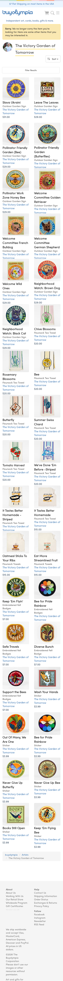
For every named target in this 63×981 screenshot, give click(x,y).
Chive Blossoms (45, 329)
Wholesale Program (16, 902)
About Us (11, 892)
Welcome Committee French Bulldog (15, 242)
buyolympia (11, 854)
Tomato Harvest (14, 465)
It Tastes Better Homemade (44, 512)
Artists (25, 854)
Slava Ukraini (11, 102)
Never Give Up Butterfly (13, 784)
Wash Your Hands (46, 692)
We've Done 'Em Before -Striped (45, 467)
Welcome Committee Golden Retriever (47, 197)
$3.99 (37, 706)
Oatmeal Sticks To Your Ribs (15, 558)
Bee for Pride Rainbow (43, 603)
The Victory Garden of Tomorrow (16, 111)
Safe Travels (11, 646)
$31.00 (6, 117)
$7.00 (6, 619)
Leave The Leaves (46, 102)
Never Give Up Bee (47, 782)
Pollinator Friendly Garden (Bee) (15, 149)
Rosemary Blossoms (9, 376)
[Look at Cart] (47, 15)
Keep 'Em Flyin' (13, 601)
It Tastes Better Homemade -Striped (13, 514)
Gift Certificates (14, 906)
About (9, 889)
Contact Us (40, 892)
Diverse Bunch (44, 646)
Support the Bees (14, 692)
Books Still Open (14, 828)
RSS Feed (39, 924)
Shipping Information (45, 896)
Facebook (39, 914)
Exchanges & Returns (45, 902)
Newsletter (40, 921)
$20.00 (38, 343)
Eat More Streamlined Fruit (46, 558)
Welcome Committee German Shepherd (47, 242)
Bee (36, 374)
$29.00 (38, 117)
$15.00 (37, 529)
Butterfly (8, 419)
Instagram (39, 917)
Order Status (41, 899)
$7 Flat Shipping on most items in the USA (31, 3)
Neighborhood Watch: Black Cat (14, 331)
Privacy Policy (41, 906)
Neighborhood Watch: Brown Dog (47, 285)
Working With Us (14, 896)
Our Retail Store (14, 899)
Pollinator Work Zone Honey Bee (14, 195)
